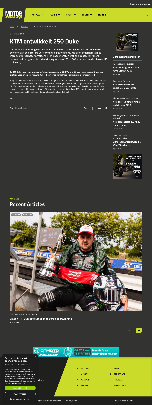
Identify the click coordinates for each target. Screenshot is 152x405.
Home (12, 27)
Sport (69, 14)
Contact (146, 4)
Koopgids (86, 379)
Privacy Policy (71, 400)
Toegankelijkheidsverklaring (48, 400)
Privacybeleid (22, 383)
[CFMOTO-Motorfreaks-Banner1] (76, 352)
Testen (53, 14)
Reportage (119, 374)
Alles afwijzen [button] (20, 394)
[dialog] (20, 378)
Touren (118, 379)
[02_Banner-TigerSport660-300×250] (127, 42)
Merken (102, 14)
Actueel (36, 14)
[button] (20, 399)
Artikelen (24, 27)
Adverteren (135, 4)
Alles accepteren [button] (20, 388)
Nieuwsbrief (120, 385)
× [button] (35, 356)
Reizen (85, 14)
